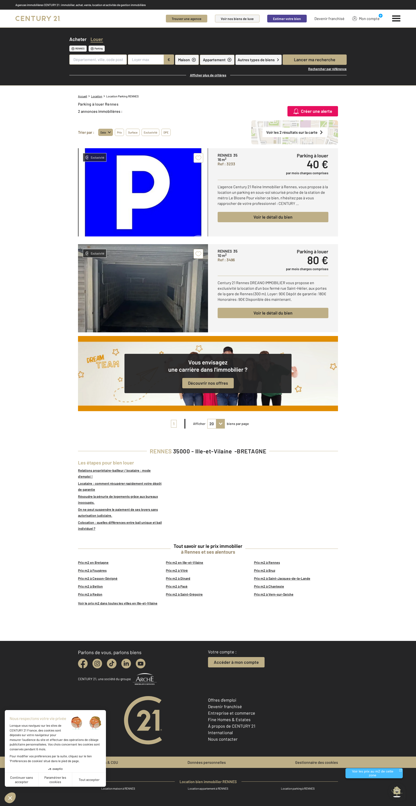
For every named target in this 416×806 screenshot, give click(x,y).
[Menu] (396, 18)
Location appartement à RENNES (208, 788)
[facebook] (83, 663)
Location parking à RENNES (298, 788)
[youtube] (140, 663)
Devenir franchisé (329, 18)
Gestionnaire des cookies (316, 762)
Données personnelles (207, 762)
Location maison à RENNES (118, 788)
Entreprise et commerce (231, 713)
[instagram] (97, 663)
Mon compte (369, 18)
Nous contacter (223, 739)
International (220, 732)
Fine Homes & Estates (229, 719)
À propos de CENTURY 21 (231, 726)
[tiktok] (112, 663)
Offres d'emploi (222, 700)
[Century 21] (37, 18)
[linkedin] (126, 663)
